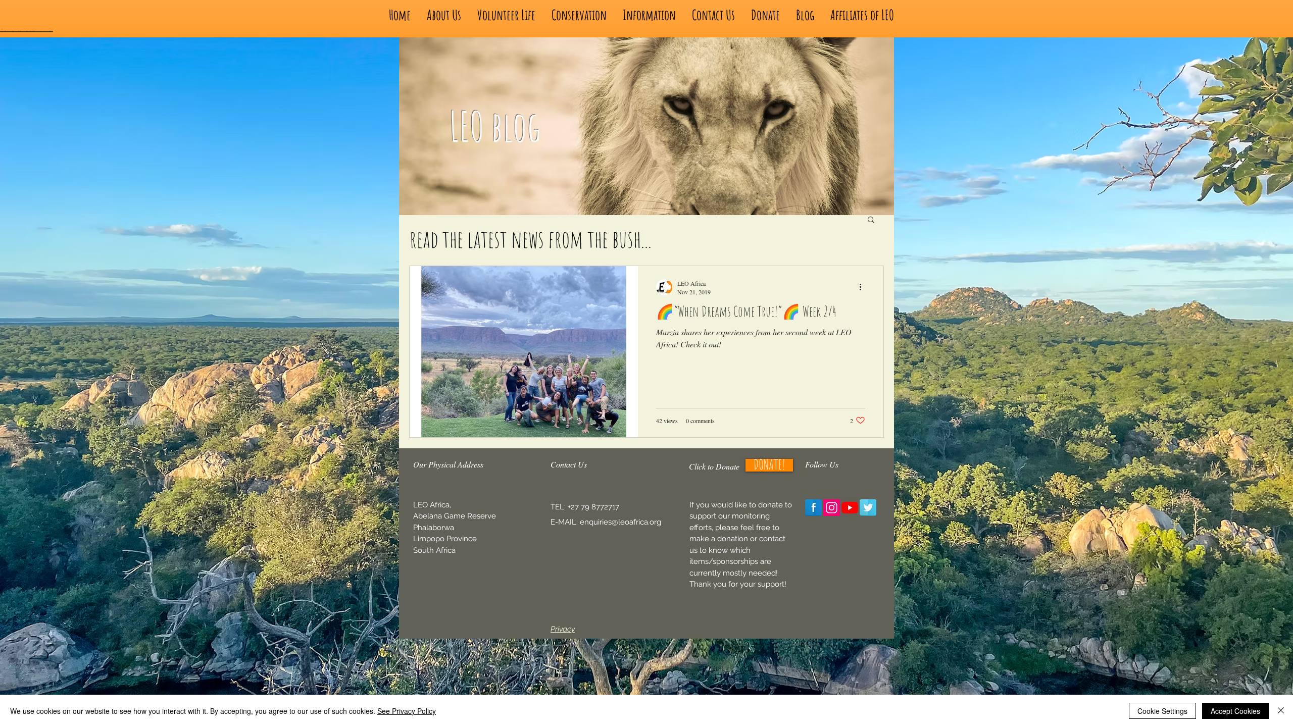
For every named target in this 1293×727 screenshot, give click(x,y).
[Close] (1281, 711)
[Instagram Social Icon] (831, 507)
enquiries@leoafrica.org (620, 522)
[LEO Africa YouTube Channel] (849, 507)
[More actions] (864, 287)
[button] (871, 220)
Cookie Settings (1162, 711)
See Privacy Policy (406, 711)
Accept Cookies (1235, 711)
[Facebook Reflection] (813, 507)
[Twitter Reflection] (868, 507)
